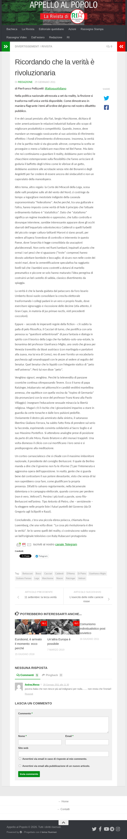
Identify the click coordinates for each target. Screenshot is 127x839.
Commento (25, 713)
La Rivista (28, 29)
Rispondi (29, 694)
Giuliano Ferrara (23, 578)
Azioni (72, 29)
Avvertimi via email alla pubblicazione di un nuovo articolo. (56, 766)
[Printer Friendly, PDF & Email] (24, 544)
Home (65, 801)
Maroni (59, 578)
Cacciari (48, 573)
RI (68, 37)
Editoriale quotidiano (51, 29)
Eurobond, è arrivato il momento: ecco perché (28, 644)
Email (69, 736)
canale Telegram (66, 544)
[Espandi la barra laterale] (6, 47)
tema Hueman (49, 832)
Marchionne (47, 578)
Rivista (47, 46)
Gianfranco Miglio (97, 573)
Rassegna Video (16, 37)
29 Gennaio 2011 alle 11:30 (56, 684)
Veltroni (81, 578)
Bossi (38, 573)
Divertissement (27, 46)
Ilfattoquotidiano (55, 88)
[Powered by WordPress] (21, 832)
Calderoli (59, 573)
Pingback (54, 675)
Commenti (29, 675)
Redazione (55, 37)
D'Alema (71, 573)
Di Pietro (82, 573)
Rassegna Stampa (92, 29)
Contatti (65, 809)
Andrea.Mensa (32, 684)
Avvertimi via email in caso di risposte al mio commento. (54, 759)
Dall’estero (37, 37)
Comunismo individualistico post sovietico (92, 629)
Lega (36, 578)
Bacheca (11, 29)
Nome (22, 736)
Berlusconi (27, 573)
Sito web (23, 748)
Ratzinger (70, 578)
